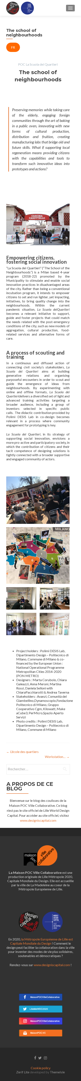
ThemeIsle (57, 1072)
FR (13, 47)
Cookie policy (40, 1068)
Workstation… (57, 757)
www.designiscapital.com (38, 820)
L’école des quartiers (22, 752)
